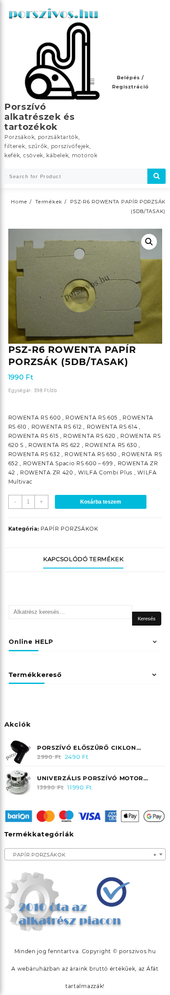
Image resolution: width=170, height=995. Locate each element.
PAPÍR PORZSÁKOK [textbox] (82, 855)
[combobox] (85, 854)
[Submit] (156, 176)
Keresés (147, 618)
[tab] (85, 560)
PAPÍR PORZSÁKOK (70, 528)
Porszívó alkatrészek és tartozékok (39, 117)
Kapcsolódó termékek (83, 558)
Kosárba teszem (100, 502)
